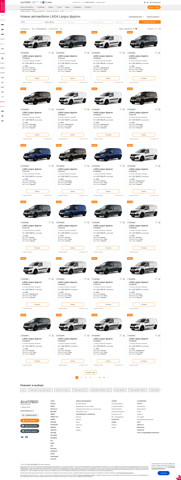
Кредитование (141, 409)
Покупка (78, 417)
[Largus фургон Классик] (73, 41)
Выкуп (78, 422)
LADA (52, 401)
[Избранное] (145, 2)
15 (99, 377)
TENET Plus (54, 417)
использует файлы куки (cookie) (86, 475)
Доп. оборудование (117, 417)
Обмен (78, 427)
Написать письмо (31, 431)
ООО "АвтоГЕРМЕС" (32, 464)
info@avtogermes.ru (27, 411)
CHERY (52, 419)
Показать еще (90, 372)
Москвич (53, 448)
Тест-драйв (140, 417)
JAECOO (53, 430)
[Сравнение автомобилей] (148, 2)
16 (104, 377)
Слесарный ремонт (117, 406)
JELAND (53, 432)
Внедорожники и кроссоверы (85, 406)
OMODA (53, 427)
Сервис (114, 427)
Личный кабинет (30, 420)
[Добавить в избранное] (49, 53)
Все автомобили (81, 403)
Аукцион (78, 419)
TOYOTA (53, 459)
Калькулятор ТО (116, 414)
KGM (52, 443)
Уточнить (144, 78)
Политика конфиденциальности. (125, 473)
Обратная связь (100, 2)
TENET (52, 414)
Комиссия (79, 425)
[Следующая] (108, 377)
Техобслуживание (117, 403)
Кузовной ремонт (117, 409)
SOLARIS (53, 435)
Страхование (141, 406)
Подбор (78, 430)
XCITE (52, 454)
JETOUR (53, 422)
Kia (51, 440)
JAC (51, 446)
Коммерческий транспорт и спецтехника (88, 409)
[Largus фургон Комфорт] (37, 41)
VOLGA (53, 403)
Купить (37, 78)
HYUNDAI (53, 438)
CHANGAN (54, 425)
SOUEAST (53, 451)
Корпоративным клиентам (145, 419)
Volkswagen (54, 456)
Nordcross (53, 409)
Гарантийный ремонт (118, 411)
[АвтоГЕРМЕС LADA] (46, 2)
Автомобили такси (81, 411)
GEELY (52, 406)
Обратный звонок (31, 426)
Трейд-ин (140, 414)
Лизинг (139, 411)
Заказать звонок (154, 7)
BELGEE (53, 411)
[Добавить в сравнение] (52, 53)
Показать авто (150, 22)
